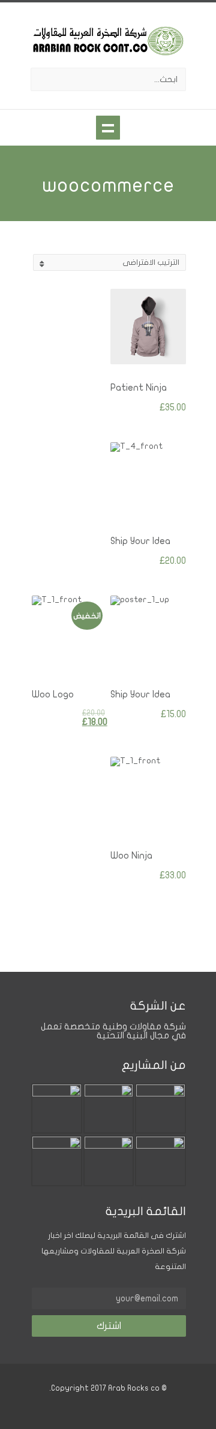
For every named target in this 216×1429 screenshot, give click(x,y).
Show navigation (108, 128)
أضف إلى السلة (155, 346)
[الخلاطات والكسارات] (108, 1093)
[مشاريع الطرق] (56, 1145)
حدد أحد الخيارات (155, 499)
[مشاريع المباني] (160, 1145)
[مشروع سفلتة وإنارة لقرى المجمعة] (160, 1093)
